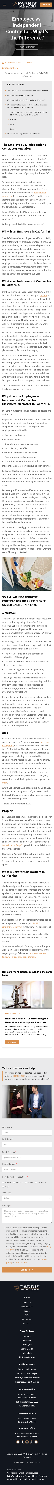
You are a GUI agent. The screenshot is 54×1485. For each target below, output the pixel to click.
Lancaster (27, 1336)
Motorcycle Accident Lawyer (27, 1377)
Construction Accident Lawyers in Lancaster (26, 1479)
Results (27, 1310)
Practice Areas (27, 1306)
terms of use (21, 1262)
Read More (12, 1042)
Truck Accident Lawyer (27, 1373)
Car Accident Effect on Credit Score (22, 1472)
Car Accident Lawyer (27, 1369)
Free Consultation (27, 46)
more (4, 782)
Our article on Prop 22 (12, 845)
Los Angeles (27, 1344)
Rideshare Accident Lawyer (27, 1381)
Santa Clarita (27, 1348)
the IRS (43, 295)
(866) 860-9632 (18, 1076)
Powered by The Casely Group (27, 1462)
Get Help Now (27, 1269)
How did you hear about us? (15, 1176)
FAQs (27, 1315)
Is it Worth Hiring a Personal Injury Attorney (27, 1476)
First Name (8, 1127)
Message (6, 1205)
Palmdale (27, 1340)
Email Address (9, 1152)
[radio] (7, 1182)
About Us (27, 1302)
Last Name (7, 1139)
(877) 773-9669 (31, 1401)
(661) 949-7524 (28, 1406)
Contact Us (27, 1323)
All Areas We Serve (27, 1357)
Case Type (7, 1192)
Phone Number (9, 1164)
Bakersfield (27, 1353)
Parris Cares (27, 1319)
